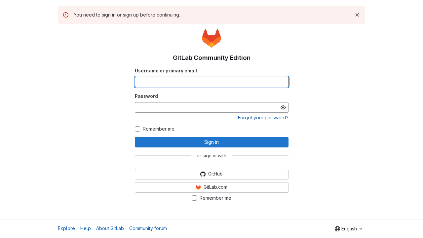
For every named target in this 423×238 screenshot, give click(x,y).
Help (85, 228)
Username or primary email (166, 70)
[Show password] (283, 107)
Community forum (148, 228)
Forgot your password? (263, 117)
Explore (66, 228)
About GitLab (110, 228)
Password (146, 96)
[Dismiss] (357, 15)
